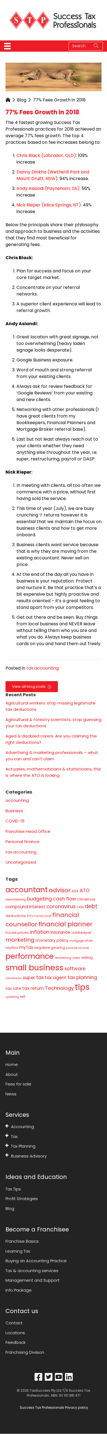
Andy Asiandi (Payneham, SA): (48, 188)
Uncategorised (20, 862)
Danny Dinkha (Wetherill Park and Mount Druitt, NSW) (52, 175)
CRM (80, 907)
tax (40, 977)
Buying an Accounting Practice (36, 1261)
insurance (60, 932)
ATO (84, 890)
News (10, 1094)
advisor (60, 890)
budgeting (39, 898)
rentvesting (63, 958)
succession (13, 978)
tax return (33, 988)
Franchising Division (24, 1352)
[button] (6, 1126)
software (75, 968)
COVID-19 (14, 821)
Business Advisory (29, 1156)
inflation (39, 932)
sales (76, 958)
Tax (14, 1136)
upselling (12, 997)
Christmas (86, 899)
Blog (21, 100)
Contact (13, 1323)
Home (11, 1064)
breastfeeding (15, 899)
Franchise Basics (22, 1241)
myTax (26, 947)
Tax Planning (23, 1146)
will (22, 996)
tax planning (82, 977)
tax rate (13, 988)
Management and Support (32, 1280)
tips (82, 987)
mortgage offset (81, 941)
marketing (20, 940)
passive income (77, 948)
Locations (15, 1333)
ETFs (30, 916)
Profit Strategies (21, 1198)
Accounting (22, 1126)
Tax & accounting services (31, 1270)
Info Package (18, 1290)
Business (14, 811)
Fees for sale (18, 1084)
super (29, 977)
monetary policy (52, 940)
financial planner (65, 924)
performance (29, 956)
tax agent (55, 977)
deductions (15, 915)
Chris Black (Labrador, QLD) (46, 155)
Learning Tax (17, 1251)
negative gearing (49, 947)
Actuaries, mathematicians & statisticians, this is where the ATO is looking (53, 772)
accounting (17, 800)
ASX (75, 891)
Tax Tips (13, 1189)
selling (87, 957)
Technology (59, 988)
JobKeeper (81, 932)
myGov (11, 947)
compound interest (25, 907)
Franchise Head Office (27, 831)
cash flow (64, 899)
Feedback (15, 1342)
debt (91, 906)
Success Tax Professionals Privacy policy (53, 1407)
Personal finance (22, 841)
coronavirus (61, 906)
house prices (17, 932)
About (11, 1074)
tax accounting (42, 668)
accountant (26, 890)
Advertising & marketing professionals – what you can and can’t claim (51, 756)
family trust (42, 916)
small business (34, 967)
